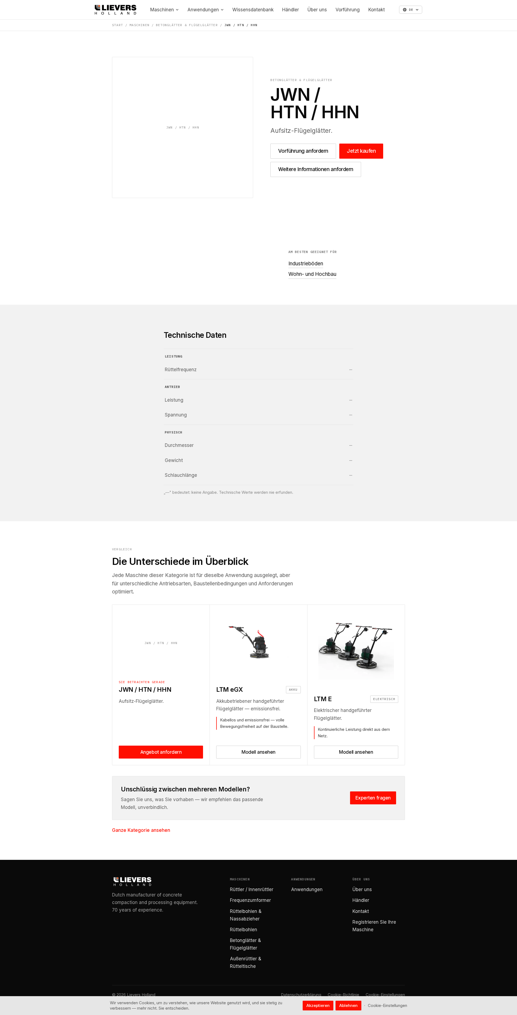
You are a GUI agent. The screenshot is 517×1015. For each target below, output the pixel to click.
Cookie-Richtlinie (343, 994)
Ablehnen (348, 1005)
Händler (290, 9)
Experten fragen (373, 798)
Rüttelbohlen (243, 929)
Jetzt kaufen (361, 151)
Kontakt (376, 9)
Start (117, 25)
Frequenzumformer (250, 900)
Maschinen (162, 9)
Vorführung (348, 9)
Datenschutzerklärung (301, 994)
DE (411, 10)
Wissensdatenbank (253, 9)
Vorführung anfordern (303, 151)
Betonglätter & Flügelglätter (187, 25)
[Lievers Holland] (115, 10)
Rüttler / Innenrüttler (251, 889)
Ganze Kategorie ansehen (141, 830)
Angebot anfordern (161, 752)
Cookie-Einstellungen (385, 994)
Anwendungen (203, 9)
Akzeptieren (318, 1005)
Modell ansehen (258, 752)
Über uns (317, 9)
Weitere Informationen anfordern (315, 169)
